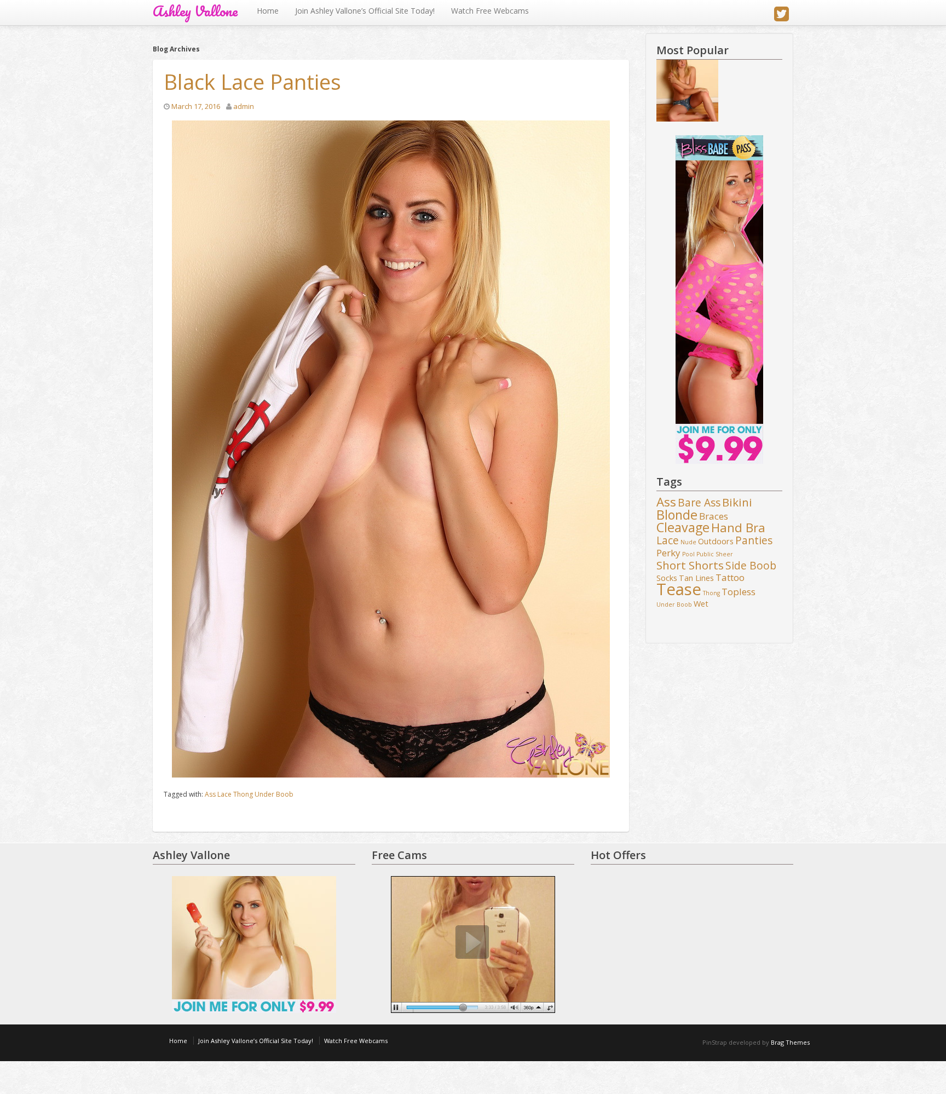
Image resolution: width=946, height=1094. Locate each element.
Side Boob (750, 566)
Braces (713, 516)
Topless (738, 591)
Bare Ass (699, 503)
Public (705, 554)
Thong (243, 794)
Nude (688, 542)
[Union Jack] (687, 91)
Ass (210, 794)
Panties (753, 541)
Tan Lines (696, 578)
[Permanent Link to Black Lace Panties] (391, 449)
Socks (666, 578)
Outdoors (716, 541)
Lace (224, 794)
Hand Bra (738, 527)
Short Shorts (690, 565)
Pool (688, 554)
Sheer (724, 554)
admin (243, 106)
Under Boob (274, 794)
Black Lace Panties (252, 81)
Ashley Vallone (195, 11)
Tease (678, 589)
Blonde (676, 515)
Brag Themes (790, 1042)
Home (268, 10)
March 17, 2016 (195, 106)
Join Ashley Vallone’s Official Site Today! (365, 10)
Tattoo (730, 577)
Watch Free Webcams (490, 10)
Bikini (737, 502)
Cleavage (683, 527)
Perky (668, 553)
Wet (701, 603)
